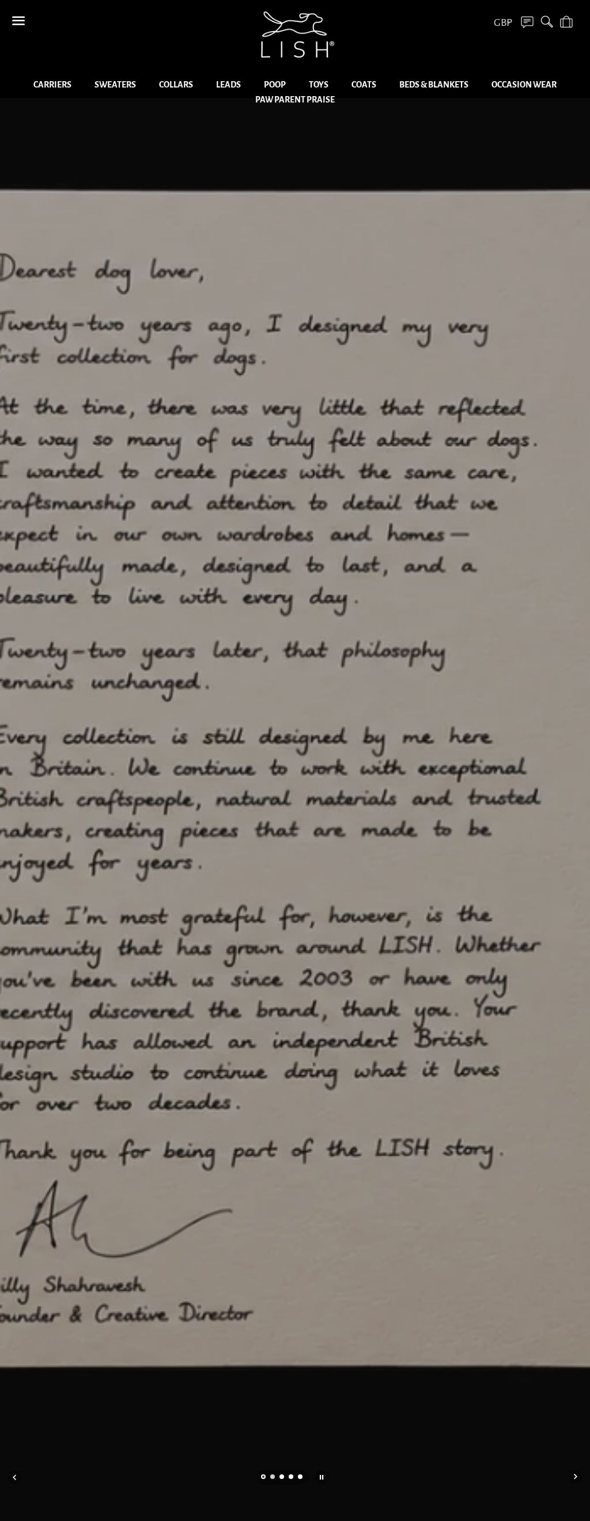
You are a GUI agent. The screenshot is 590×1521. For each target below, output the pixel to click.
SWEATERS (115, 84)
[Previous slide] (14, 1477)
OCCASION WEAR (524, 84)
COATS (363, 84)
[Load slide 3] (282, 1478)
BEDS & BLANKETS (433, 84)
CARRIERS (52, 84)
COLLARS (176, 84)
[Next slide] (575, 1477)
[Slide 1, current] (264, 1478)
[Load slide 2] (273, 1478)
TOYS (318, 84)
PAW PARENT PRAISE (295, 99)
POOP (275, 84)
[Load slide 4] (291, 1478)
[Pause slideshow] (321, 1477)
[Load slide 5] (301, 1478)
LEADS (228, 84)
